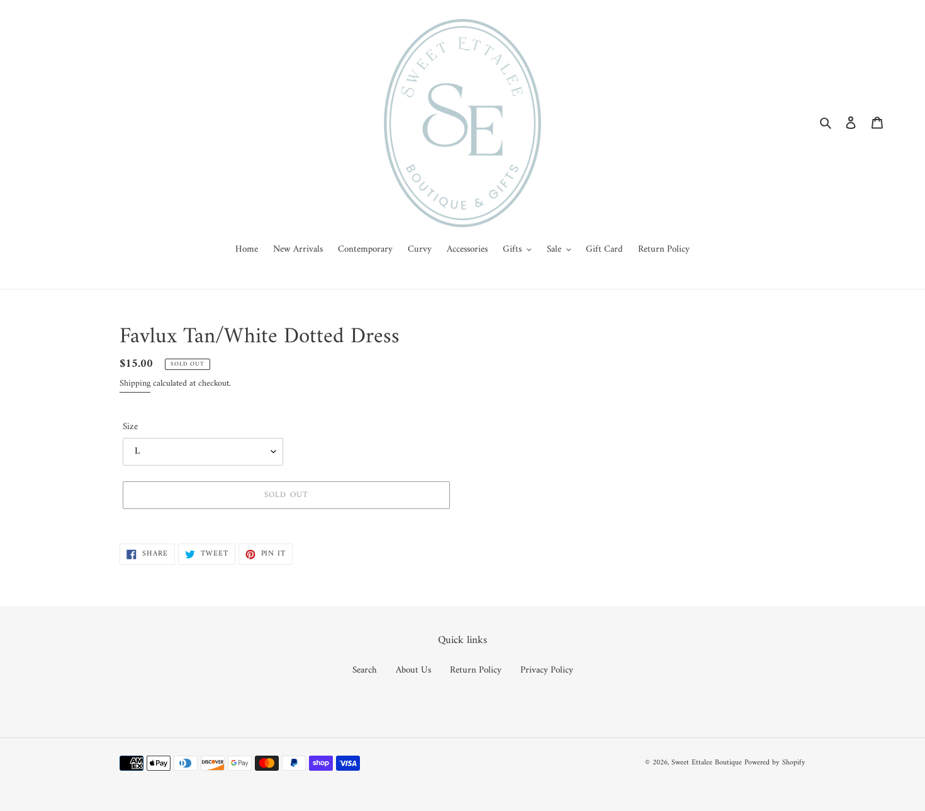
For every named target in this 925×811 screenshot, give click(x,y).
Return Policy (476, 670)
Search (364, 670)
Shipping (135, 383)
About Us (413, 670)
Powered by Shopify (774, 762)
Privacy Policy (546, 670)
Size (130, 427)
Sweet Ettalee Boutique (706, 762)
